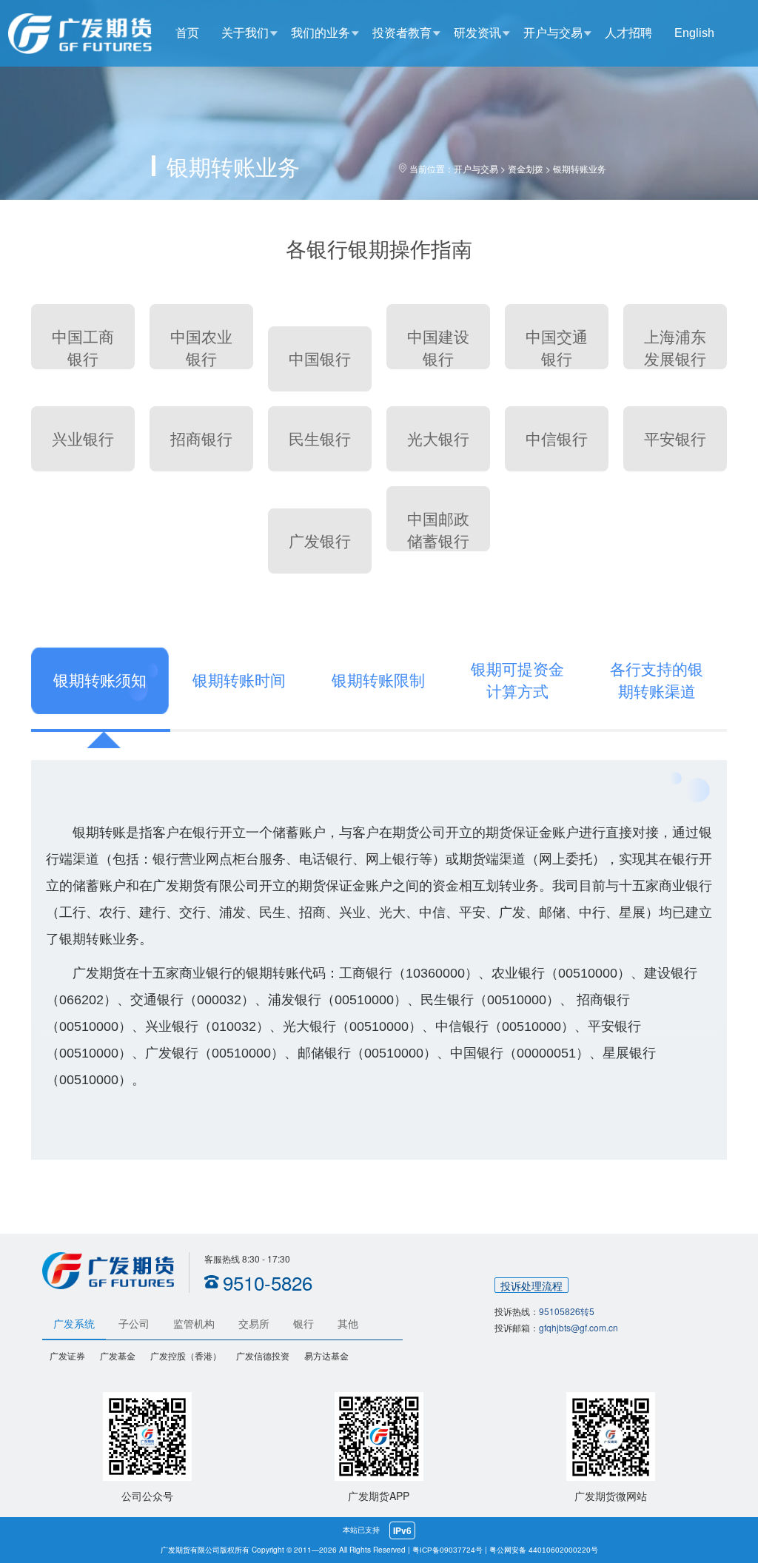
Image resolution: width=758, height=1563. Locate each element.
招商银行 (201, 439)
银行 (303, 1324)
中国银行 (320, 359)
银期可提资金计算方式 (517, 680)
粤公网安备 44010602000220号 (543, 1550)
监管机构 (194, 1324)
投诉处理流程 (531, 1285)
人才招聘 (628, 33)
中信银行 (557, 439)
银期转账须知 (100, 680)
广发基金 (117, 1356)
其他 (348, 1324)
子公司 (134, 1324)
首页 (187, 33)
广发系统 (74, 1324)
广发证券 (67, 1356)
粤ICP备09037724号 (447, 1550)
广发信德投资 (262, 1356)
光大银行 (438, 439)
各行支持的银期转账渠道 (656, 680)
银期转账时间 (239, 680)
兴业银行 (83, 439)
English (694, 33)
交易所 (253, 1324)
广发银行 (320, 541)
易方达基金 (326, 1356)
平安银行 (675, 439)
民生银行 (320, 439)
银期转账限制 (378, 680)
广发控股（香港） (185, 1356)
